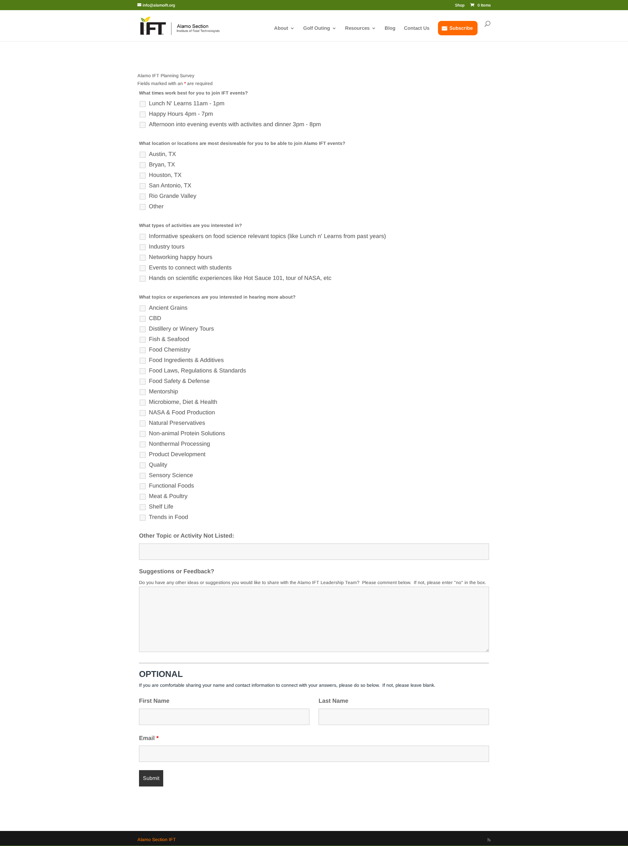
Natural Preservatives (177, 423)
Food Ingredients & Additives (186, 360)
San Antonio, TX (170, 185)
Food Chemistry (169, 349)
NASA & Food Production (182, 412)
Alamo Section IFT (156, 839)
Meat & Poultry (168, 496)
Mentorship (163, 391)
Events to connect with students (190, 267)
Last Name (333, 701)
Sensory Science (171, 475)
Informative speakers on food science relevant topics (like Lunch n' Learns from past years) (267, 236)
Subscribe (461, 28)
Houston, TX (165, 175)
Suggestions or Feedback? (176, 571)
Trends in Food (168, 517)
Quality (158, 464)
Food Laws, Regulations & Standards (197, 370)
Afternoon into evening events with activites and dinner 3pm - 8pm (235, 124)
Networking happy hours (180, 257)
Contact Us (416, 28)
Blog (390, 28)
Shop (459, 5)
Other (156, 206)
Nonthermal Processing (179, 443)
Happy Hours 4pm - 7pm (181, 114)
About (281, 28)
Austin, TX (162, 154)
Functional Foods (171, 485)
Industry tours (166, 246)
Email (149, 738)
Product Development (177, 454)
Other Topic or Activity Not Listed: (186, 535)
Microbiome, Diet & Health (183, 402)
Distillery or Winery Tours (181, 328)
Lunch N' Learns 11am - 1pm (186, 103)
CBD (155, 318)
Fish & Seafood (169, 339)
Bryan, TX (162, 164)
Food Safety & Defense (179, 381)
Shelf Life (161, 506)
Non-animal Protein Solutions (187, 433)
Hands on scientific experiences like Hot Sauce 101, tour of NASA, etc (240, 278)
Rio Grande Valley (172, 196)
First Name (154, 701)
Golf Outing (316, 28)
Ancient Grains (168, 307)
